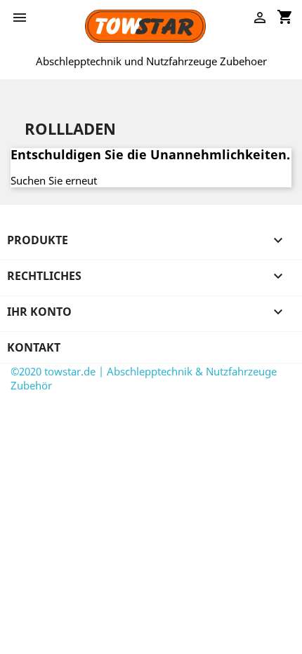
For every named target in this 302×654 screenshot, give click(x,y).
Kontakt (33, 347)
